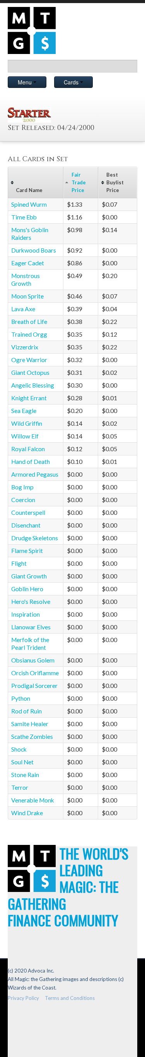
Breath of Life (29, 321)
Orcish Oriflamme (35, 672)
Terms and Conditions (70, 998)
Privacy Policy (23, 998)
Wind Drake (27, 812)
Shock (19, 749)
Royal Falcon (28, 448)
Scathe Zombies (32, 736)
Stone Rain (25, 774)
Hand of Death (30, 461)
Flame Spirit (27, 550)
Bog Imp (22, 487)
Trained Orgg (29, 334)
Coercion (23, 499)
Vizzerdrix (24, 347)
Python (20, 698)
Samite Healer (29, 723)
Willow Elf (25, 436)
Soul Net (22, 762)
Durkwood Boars (33, 250)
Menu (25, 82)
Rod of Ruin (26, 711)
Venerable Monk (32, 800)
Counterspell (28, 512)
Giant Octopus (30, 372)
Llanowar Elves (31, 627)
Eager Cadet (27, 263)
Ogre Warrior (29, 359)
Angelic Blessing (32, 385)
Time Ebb (24, 217)
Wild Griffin (26, 423)
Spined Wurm (29, 204)
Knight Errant (29, 397)
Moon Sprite (27, 296)
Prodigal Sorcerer (34, 685)
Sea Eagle (23, 410)
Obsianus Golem (33, 660)
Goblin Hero (27, 588)
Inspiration (25, 614)
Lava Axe (23, 308)
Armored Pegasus (34, 474)
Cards (72, 82)
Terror (19, 787)
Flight (19, 563)
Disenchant (26, 525)
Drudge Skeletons (34, 537)
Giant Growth (29, 576)
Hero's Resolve (30, 601)
